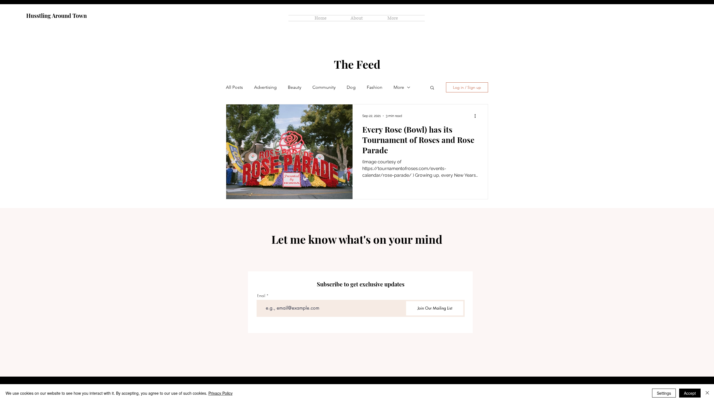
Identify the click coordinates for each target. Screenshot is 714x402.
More (399, 87)
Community (324, 87)
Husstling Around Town (56, 15)
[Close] (707, 393)
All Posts (234, 87)
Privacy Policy (220, 393)
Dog (351, 87)
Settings (664, 393)
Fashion (374, 87)
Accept (690, 393)
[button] (432, 88)
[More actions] (477, 116)
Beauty (294, 87)
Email (261, 296)
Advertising (265, 87)
